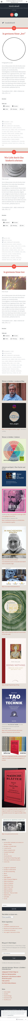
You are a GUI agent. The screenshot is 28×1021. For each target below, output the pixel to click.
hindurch (4, 133)
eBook (5, 873)
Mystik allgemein (7, 877)
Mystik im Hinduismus (8, 885)
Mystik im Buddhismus (8, 881)
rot (19, 135)
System (21, 137)
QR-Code (6, 854)
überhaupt (10, 126)
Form (16, 129)
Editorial (5, 875)
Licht (6, 135)
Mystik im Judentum (8, 889)
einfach (19, 127)
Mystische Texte (7, 894)
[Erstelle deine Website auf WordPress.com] (14, 1)
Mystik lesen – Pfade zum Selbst (10, 893)
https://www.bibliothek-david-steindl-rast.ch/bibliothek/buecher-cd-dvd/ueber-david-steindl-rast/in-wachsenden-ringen (14, 561)
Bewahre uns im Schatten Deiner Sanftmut (13, 928)
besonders (17, 126)
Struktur (16, 137)
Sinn (11, 137)
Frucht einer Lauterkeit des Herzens (11, 926)
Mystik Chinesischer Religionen (10, 879)
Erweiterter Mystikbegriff (9, 852)
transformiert (15, 139)
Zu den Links (6, 862)
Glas (15, 131)
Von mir (5, 898)
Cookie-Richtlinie (10, 1015)
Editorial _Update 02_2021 (9, 850)
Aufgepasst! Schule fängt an (10, 972)
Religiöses (15, 135)
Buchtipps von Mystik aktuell (10, 846)
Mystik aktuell (14, 6)
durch (14, 127)
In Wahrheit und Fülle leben (10, 930)
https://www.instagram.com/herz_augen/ (11, 429)
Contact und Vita (7, 848)
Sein (9, 137)
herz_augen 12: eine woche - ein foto (12, 932)
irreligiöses (11, 133)
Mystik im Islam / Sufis (8, 887)
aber (5, 126)
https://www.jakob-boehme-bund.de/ (10, 834)
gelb (8, 131)
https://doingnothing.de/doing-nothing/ (10, 685)
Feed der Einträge (7, 996)
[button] (14, 283)
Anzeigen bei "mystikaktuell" (10, 867)
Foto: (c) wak (21, 246)
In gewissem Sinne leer (14, 272)
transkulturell (6, 141)
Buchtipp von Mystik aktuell (10, 869)
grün (18, 131)
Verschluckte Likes (8, 856)
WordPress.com (7, 999)
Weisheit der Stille (13, 143)
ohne (9, 135)
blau (11, 127)
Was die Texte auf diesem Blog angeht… (12, 858)
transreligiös (15, 141)
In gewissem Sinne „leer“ (14, 33)
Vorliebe (22, 141)
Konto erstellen (7, 992)
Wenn (20, 143)
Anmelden (6, 994)
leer (3, 135)
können (17, 133)
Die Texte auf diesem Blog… (10, 871)
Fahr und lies (6, 981)
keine (21, 133)
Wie (23, 143)
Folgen (14, 958)
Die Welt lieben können (9, 983)
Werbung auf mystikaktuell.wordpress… (12, 860)
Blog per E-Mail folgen (9, 943)
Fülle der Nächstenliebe (9, 974)
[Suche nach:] (14, 905)
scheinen (4, 137)
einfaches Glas (6, 129)
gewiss (12, 131)
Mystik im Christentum (8, 883)
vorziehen (4, 143)
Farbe (12, 129)
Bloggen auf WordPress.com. (12, 1009)
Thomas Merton (6, 139)
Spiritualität (6, 896)
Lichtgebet (6, 924)
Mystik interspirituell (8, 891)
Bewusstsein (5, 127)
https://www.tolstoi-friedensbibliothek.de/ (11, 586)
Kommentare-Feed (8, 997)
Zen (3, 145)
